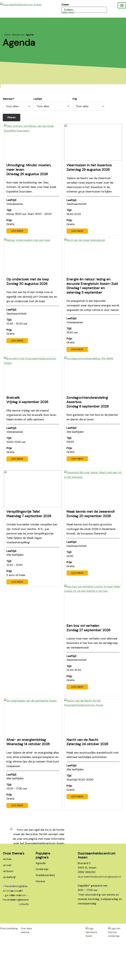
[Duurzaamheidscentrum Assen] (122, 5)
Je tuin (7, 865)
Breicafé (27, 399)
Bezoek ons (18, 34)
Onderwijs (42, 869)
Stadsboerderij (45, 875)
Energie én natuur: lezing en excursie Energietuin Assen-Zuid (92, 286)
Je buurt (8, 871)
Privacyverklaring (9, 928)
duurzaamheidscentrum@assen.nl (99, 876)
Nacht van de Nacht (87, 741)
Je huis (7, 859)
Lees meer (17, 230)
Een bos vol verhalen (88, 627)
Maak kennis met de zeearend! (91, 513)
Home (8, 34)
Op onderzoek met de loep (27, 281)
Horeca (40, 881)
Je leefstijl (9, 877)
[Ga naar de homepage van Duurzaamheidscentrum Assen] (30, 4)
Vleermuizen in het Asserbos (89, 167)
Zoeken (65, 4)
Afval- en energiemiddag (28, 741)
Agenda (40, 863)
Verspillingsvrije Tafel (28, 513)
